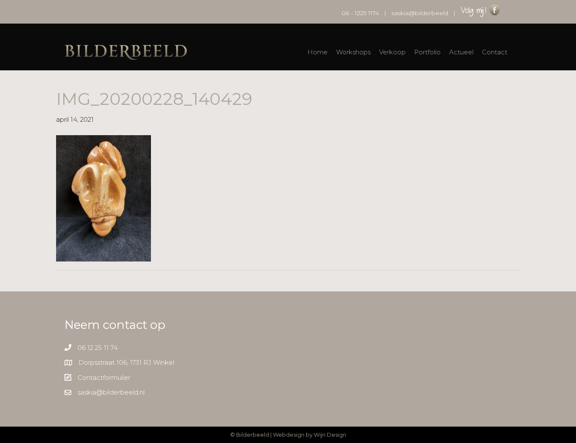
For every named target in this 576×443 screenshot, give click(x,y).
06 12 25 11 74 (98, 348)
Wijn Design (330, 434)
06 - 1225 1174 (360, 13)
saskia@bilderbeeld (419, 13)
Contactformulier (104, 378)
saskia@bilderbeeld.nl (111, 392)
